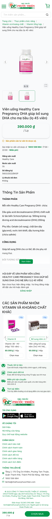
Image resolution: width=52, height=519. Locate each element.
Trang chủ (6, 21)
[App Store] (27, 416)
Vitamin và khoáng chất (13, 24)
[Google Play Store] (10, 416)
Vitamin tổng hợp (34, 24)
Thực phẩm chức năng (24, 21)
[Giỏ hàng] (48, 6)
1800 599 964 (34, 147)
